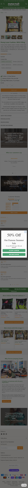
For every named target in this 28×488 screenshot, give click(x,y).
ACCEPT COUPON (14, 250)
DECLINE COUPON (14, 254)
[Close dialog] (25, 232)
